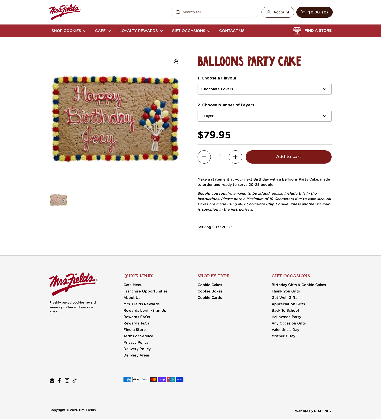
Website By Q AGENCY (313, 411)
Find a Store (134, 330)
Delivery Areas (136, 355)
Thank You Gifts (286, 291)
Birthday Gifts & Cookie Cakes (299, 285)
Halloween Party (286, 317)
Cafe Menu (132, 285)
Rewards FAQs (136, 317)
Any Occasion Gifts (289, 323)
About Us (131, 298)
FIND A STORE (318, 30)
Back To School (285, 310)
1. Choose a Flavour (217, 78)
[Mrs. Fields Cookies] (65, 12)
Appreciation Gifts (288, 304)
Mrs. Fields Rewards (141, 304)
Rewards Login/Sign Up (144, 310)
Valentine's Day (285, 330)
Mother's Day (283, 336)
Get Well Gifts (284, 298)
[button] (312, 31)
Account (281, 12)
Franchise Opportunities (145, 291)
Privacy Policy (136, 342)
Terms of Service (138, 336)
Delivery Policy (137, 349)
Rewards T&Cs (136, 323)
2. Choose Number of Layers (226, 105)
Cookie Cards (210, 298)
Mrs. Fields (87, 410)
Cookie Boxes (210, 291)
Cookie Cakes (210, 285)
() (318, 13)
